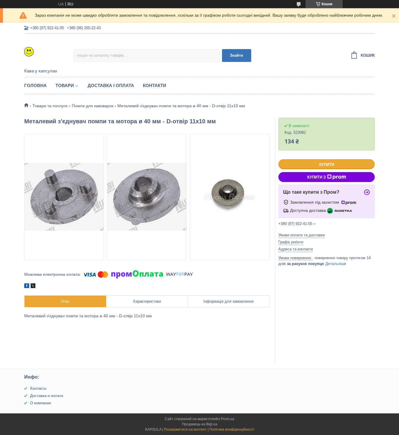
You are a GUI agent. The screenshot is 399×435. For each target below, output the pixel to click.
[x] (33, 286)
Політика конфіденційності (231, 429)
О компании (40, 403)
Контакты (38, 388)
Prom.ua (227, 419)
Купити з (316, 177)
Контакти (154, 85)
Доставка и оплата (46, 396)
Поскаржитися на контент (185, 429)
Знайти (236, 55)
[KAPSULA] (49, 51)
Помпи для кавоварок (92, 105)
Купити (326, 164)
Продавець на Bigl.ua (199, 424)
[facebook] (26, 286)
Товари (64, 85)
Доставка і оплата (111, 85)
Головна (35, 85)
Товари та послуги (49, 105)
